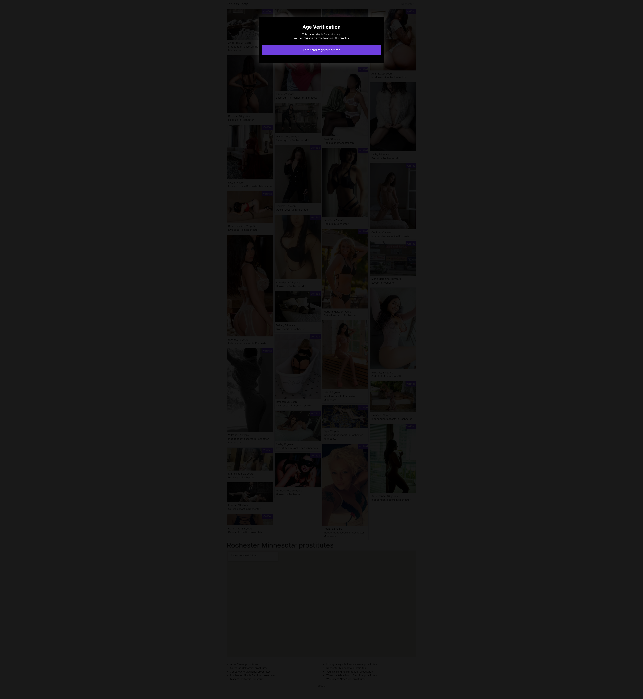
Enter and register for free (321, 50)
